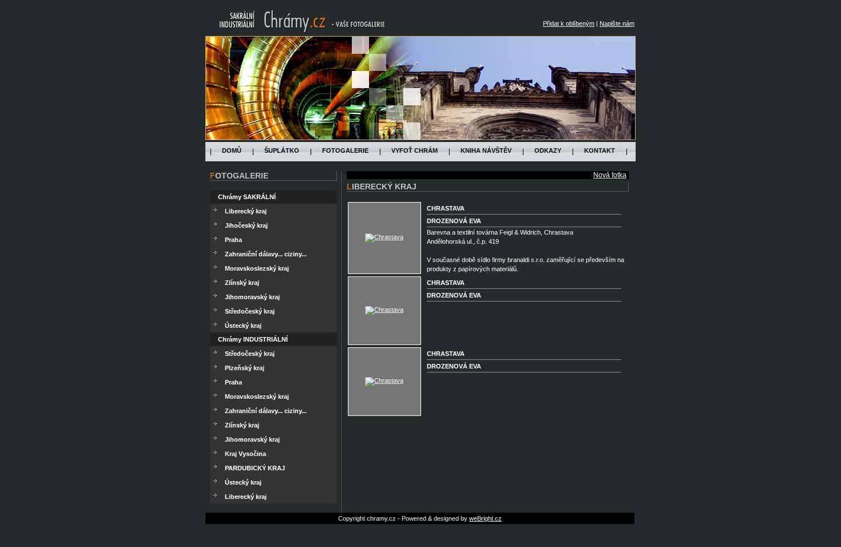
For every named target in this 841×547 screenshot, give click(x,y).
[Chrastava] (384, 236)
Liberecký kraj (246, 211)
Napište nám (617, 23)
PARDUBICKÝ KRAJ (255, 468)
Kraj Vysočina (245, 453)
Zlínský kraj (242, 282)
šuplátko (281, 150)
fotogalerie (345, 150)
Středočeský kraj (250, 311)
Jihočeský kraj (246, 225)
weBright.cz (485, 518)
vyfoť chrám (414, 150)
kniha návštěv (486, 150)
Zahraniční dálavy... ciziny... (266, 254)
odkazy (547, 150)
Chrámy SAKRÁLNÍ (247, 196)
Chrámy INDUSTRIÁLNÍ (253, 339)
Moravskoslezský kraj (257, 268)
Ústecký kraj (243, 325)
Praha (233, 239)
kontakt (599, 150)
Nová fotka (609, 175)
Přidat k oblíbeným (568, 23)
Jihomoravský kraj (252, 297)
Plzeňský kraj (244, 367)
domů (231, 150)
